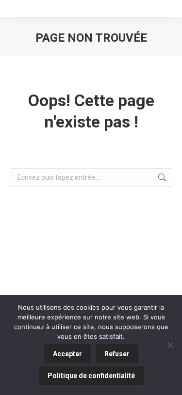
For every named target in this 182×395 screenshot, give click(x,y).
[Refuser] (170, 345)
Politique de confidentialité (91, 375)
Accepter (67, 354)
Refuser (117, 354)
